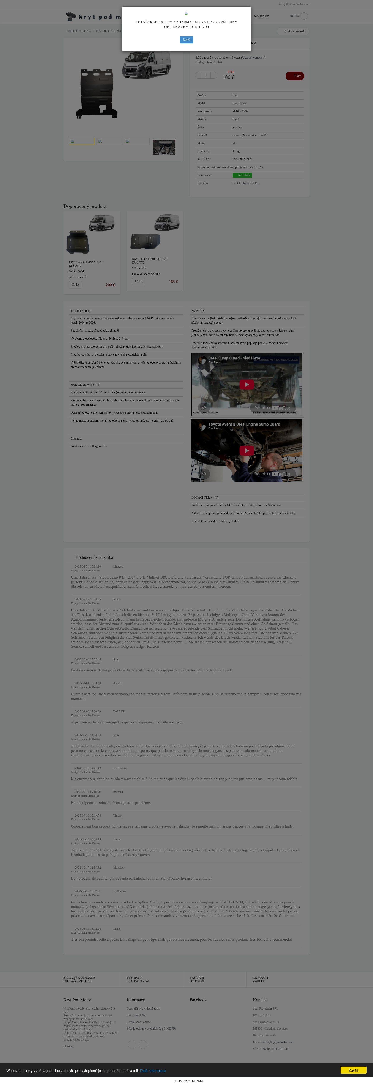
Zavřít (186, 39)
